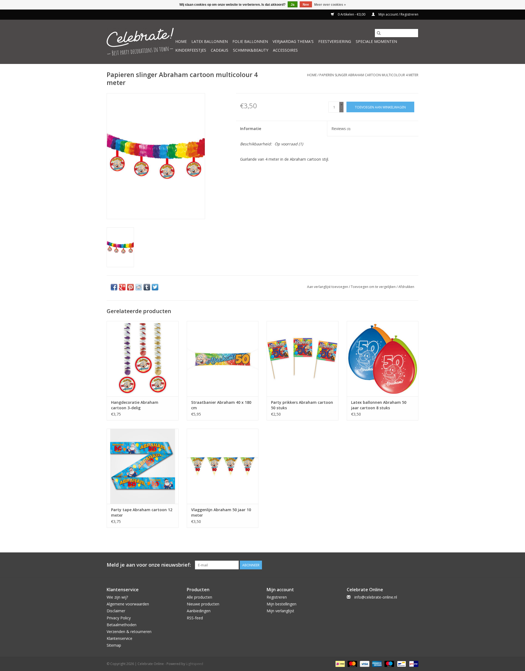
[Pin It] (130, 287)
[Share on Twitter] (155, 287)
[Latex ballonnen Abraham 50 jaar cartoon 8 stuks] (383, 358)
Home (181, 41)
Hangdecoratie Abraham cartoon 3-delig (134, 405)
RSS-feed (195, 617)
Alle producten (199, 597)
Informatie (250, 128)
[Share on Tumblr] (147, 287)
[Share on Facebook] (114, 287)
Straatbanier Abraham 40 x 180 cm (221, 405)
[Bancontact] (401, 663)
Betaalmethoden (121, 624)
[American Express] (376, 663)
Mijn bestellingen (281, 604)
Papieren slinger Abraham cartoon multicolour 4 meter (368, 75)
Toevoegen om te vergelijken (373, 286)
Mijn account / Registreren (398, 14)
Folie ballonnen (250, 41)
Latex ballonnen (209, 41)
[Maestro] (389, 663)
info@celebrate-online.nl (375, 597)
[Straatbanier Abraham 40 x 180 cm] (223, 358)
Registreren (277, 597)
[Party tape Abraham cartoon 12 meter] (143, 466)
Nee (306, 5)
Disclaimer (116, 610)
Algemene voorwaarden (128, 604)
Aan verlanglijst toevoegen (328, 286)
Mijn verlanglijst (280, 610)
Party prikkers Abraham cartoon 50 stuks (302, 405)
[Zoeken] (379, 33)
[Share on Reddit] (138, 287)
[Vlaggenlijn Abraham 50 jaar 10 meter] (223, 466)
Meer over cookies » (330, 5)
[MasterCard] (352, 663)
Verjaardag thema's (293, 41)
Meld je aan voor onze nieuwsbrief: (149, 565)
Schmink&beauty (250, 50)
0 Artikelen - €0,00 (351, 14)
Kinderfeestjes (190, 50)
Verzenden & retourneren (129, 631)
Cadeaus (219, 50)
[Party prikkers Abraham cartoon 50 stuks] (303, 358)
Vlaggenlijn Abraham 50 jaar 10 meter (221, 512)
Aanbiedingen (199, 610)
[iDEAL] (340, 663)
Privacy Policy (119, 617)
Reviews (340, 128)
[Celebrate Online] (140, 41)
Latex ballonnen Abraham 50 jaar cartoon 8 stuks (378, 405)
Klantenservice (119, 638)
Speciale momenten (376, 41)
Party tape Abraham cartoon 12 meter (141, 512)
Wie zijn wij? (117, 597)
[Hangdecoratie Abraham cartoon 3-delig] (143, 358)
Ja (292, 5)
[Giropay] (412, 663)
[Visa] (364, 663)
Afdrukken (406, 286)
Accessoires (285, 50)
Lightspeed (194, 663)
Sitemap (114, 645)
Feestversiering (334, 41)
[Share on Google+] (122, 287)
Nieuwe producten (203, 604)
